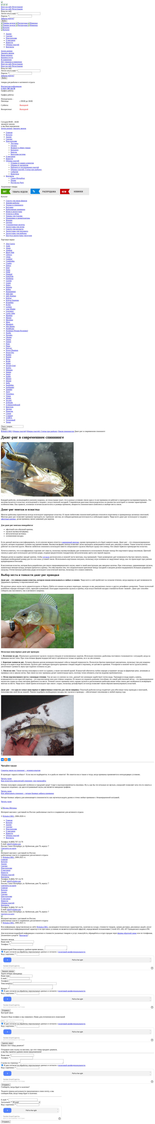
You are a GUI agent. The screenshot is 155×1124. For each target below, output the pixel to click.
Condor (9, 263)
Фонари (9, 220)
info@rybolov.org (14, 844)
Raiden (8, 355)
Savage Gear (11, 366)
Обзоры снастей (12, 45)
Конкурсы (15, 174)
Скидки (9, 36)
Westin (8, 398)
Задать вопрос (7, 51)
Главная (9, 133)
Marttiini (9, 316)
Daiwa (8, 265)
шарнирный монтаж (70, 542)
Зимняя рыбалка (12, 203)
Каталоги (14, 150)
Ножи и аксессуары (14, 212)
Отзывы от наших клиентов (22, 163)
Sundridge (10, 385)
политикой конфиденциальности (71, 952)
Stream (8, 381)
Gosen (8, 283)
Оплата (14, 146)
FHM (8, 272)
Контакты (10, 47)
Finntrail (9, 274)
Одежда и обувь (12, 214)
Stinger (8, 379)
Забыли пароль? (7, 18)
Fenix (8, 270)
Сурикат (9, 416)
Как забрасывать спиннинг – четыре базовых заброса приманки (27, 793)
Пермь (13, 180)
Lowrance (10, 311)
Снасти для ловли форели (16, 201)
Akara (8, 248)
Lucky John (10, 313)
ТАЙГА (9, 418)
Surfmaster (10, 387)
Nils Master (10, 326)
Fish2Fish (9, 276)
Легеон (9, 409)
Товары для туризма (14, 216)
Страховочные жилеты (15, 225)
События (14, 172)
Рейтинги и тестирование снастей (25, 167)
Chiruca (9, 255)
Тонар (8, 422)
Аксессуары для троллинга (17, 231)
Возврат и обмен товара (20, 148)
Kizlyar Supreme (12, 300)
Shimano (9, 370)
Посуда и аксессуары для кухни (19, 235)
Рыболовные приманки (15, 209)
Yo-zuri (9, 400)
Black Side (10, 252)
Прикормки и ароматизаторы (18, 218)
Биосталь (9, 407)
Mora (8, 322)
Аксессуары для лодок (15, 227)
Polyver (9, 348)
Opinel (8, 342)
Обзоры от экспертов (19, 165)
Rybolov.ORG (6, 431)
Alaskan (9, 250)
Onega (8, 339)
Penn (8, 344)
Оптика (9, 222)
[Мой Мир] (9, 759)
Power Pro (10, 352)
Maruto (8, 318)
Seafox (8, 368)
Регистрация (17, 7)
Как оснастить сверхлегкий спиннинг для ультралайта (23, 781)
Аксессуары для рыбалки (16, 233)
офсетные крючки (8, 519)
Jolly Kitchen (11, 296)
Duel (8, 268)
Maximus (9, 320)
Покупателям (11, 38)
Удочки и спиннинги (14, 205)
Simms (8, 372)
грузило (46, 557)
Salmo (8, 363)
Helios (8, 289)
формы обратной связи (127, 933)
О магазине (10, 40)
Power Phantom (12, 350)
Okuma (9, 337)
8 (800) (8, 89)
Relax (8, 359)
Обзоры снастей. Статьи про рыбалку (26, 169)
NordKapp (10, 329)
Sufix (8, 383)
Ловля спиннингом (66, 431)
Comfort (9, 259)
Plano (8, 346)
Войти (4, 21)
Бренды (14, 152)
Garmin (9, 281)
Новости (9, 42)
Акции (9, 34)
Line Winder (10, 309)
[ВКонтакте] (2, 759)
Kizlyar (9, 298)
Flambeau (9, 279)
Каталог (9, 135)
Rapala (8, 357)
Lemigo (9, 307)
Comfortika (10, 261)
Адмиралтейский (13, 405)
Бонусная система (18, 154)
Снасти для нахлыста (14, 229)
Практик (9, 411)
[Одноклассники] (5, 759)
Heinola (9, 287)
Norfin (8, 333)
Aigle (8, 246)
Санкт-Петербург (18, 178)
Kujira (8, 305)
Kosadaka (9, 302)
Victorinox (10, 394)
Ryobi (8, 361)
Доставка (14, 143)
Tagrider (9, 389)
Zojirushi (9, 403)
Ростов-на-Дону (17, 183)
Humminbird (11, 292)
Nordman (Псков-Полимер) (17, 331)
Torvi (8, 392)
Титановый (10, 420)
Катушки (9, 207)
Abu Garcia (10, 244)
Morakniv (9, 324)
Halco (8, 285)
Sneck (8, 374)
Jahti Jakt (9, 294)
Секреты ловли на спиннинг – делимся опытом (20, 770)
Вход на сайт (6, 7)
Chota (8, 257)
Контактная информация (11, 86)
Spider (8, 376)
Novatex (9, 335)
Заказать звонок (7, 53)
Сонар (8, 413)
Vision (8, 396)
